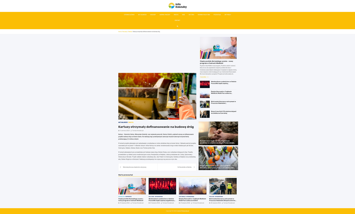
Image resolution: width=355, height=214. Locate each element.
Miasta (176, 15)
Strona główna (129, 15)
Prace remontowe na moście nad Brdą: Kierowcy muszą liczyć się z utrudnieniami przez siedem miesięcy (217, 168)
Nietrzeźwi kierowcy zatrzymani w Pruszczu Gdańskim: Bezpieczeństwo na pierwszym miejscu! (223, 104)
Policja (211, 196)
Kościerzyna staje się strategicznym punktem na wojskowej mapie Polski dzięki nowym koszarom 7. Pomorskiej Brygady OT (217, 143)
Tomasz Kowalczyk (138, 130)
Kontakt (177, 20)
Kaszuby (153, 15)
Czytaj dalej (203, 77)
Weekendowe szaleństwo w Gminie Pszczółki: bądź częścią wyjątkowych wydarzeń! (223, 83)
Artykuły (228, 15)
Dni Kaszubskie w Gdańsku (185, 167)
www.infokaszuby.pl (183, 211)
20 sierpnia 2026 (216, 203)
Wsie (183, 15)
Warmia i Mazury (165, 15)
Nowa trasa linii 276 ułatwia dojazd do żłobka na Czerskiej (223, 112)
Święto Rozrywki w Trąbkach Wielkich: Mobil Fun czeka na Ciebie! (221, 93)
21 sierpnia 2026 (125, 203)
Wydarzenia (159, 196)
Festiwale (182, 196)
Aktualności (142, 15)
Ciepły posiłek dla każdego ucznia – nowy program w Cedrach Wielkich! (131, 199)
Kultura (151, 196)
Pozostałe (217, 15)
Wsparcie (128, 196)
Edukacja (121, 196)
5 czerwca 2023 (125, 130)
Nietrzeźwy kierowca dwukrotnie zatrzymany (134, 167)
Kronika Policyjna (204, 15)
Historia (191, 15)
